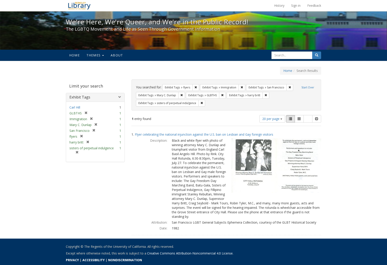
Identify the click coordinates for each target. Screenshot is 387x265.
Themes (94, 55)
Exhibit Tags (79, 97)
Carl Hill (74, 107)
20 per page (271, 119)
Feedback (314, 5)
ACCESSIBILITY (93, 260)
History (279, 5)
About (117, 55)
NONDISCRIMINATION (125, 260)
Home (74, 55)
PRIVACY (72, 260)
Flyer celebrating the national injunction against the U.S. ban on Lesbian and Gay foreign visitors (204, 134)
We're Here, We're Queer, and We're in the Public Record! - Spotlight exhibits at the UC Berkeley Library (79, 5)
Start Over (307, 87)
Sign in (296, 5)
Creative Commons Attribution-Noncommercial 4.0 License (190, 253)
